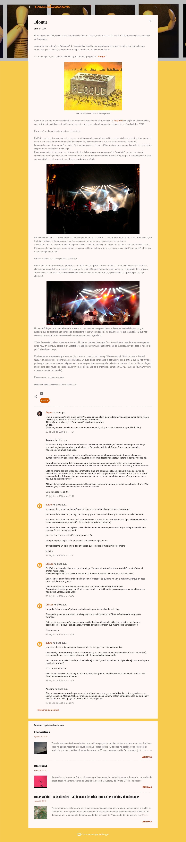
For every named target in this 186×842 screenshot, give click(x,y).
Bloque (101, 56)
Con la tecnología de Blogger (95, 834)
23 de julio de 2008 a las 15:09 (60, 680)
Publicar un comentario (48, 710)
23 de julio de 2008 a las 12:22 (60, 496)
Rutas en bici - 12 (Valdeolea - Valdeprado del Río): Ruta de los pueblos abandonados (86, 796)
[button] (150, 21)
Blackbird (40, 766)
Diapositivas (42, 732)
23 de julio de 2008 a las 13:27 (60, 555)
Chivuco (49, 564)
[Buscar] (156, 7)
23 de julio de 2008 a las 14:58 (60, 634)
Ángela (49, 412)
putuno (49, 504)
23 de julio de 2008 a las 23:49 (60, 703)
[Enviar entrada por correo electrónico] (41, 394)
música (44, 400)
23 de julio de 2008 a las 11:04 (60, 432)
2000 (118, 120)
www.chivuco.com (52, 7)
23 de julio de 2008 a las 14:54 (60, 596)
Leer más (147, 757)
